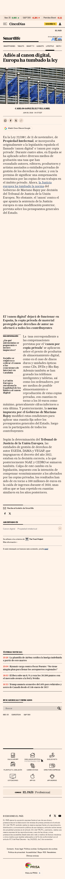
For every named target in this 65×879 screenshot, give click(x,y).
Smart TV (30, 46)
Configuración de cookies (47, 849)
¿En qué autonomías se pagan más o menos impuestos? (11, 345)
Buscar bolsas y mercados (17, 700)
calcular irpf (13, 759)
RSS (44, 852)
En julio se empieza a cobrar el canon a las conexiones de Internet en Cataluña (12, 365)
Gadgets (40, 46)
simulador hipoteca (32, 759)
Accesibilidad (31, 852)
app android (52, 780)
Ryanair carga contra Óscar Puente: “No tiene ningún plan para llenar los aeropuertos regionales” (30, 668)
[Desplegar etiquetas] (60, 528)
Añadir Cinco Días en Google (19, 128)
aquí (46, 549)
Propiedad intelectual (27, 529)
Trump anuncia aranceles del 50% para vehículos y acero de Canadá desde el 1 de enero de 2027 (32, 686)
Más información (9, 542)
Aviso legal (19, 849)
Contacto (10, 849)
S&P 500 (27, 18)
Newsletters (51, 852)
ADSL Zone (54, 39)
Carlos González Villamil (32, 108)
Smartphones (9, 46)
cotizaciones (13, 780)
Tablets (21, 46)
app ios (32, 780)
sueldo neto (52, 759)
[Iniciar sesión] (60, 24)
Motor (59, 46)
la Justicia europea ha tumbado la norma (27, 184)
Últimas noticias (12, 652)
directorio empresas (52, 770)
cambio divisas (32, 770)
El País (58, 30)
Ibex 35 (8, 18)
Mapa (39, 852)
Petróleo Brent (50, 18)
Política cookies (30, 849)
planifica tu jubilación (13, 770)
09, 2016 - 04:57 (32, 113)
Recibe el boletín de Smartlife (20, 508)
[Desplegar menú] (5, 24)
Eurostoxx (16, 715)
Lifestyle (50, 46)
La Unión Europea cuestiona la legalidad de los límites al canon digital (12, 387)
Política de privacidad (16, 852)
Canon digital (9, 529)
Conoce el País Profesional (32, 792)
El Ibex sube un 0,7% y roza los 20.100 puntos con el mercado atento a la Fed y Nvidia (31, 677)
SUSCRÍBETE (50, 24)
